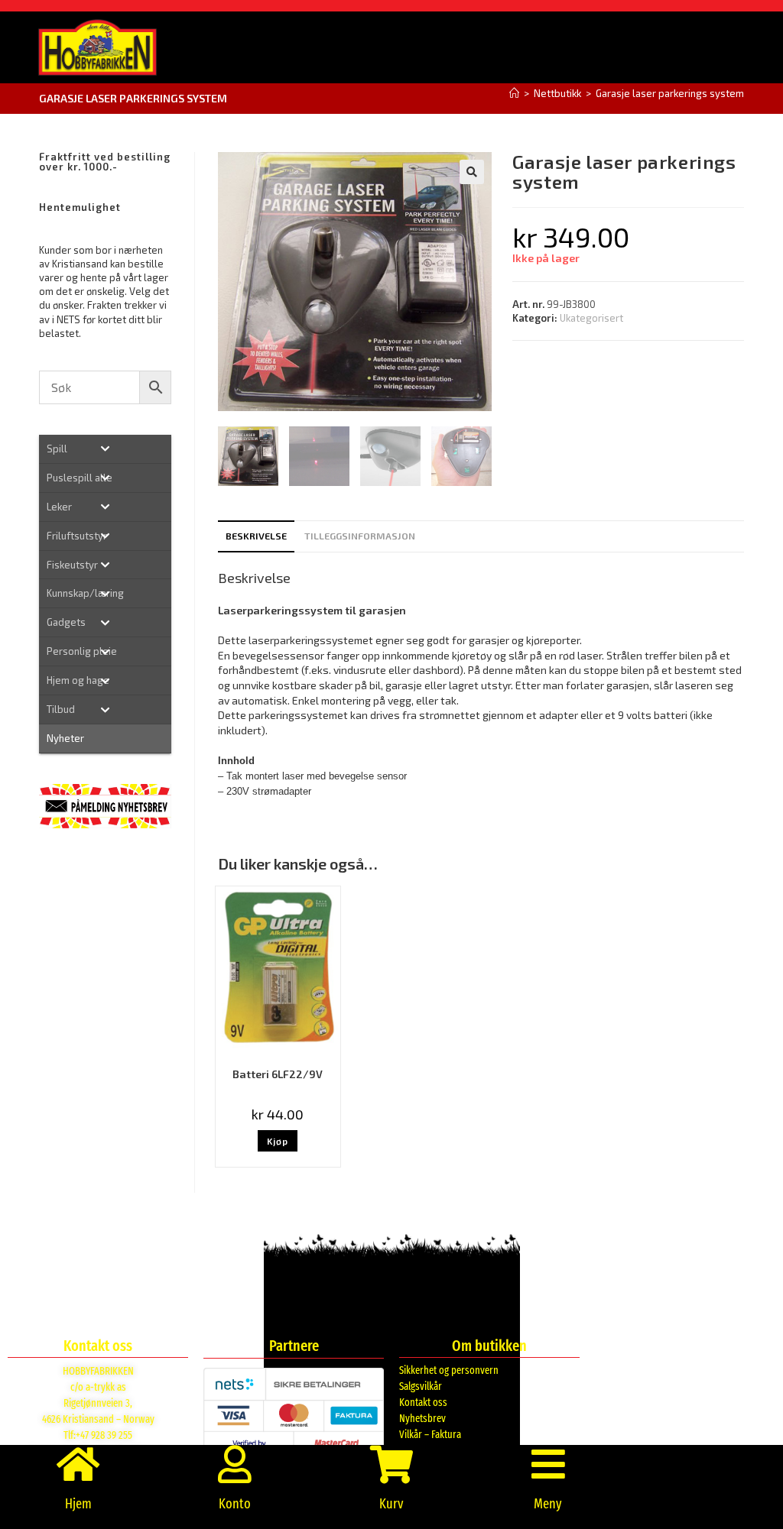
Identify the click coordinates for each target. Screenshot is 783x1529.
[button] (472, 172)
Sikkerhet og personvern (449, 1370)
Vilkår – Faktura (430, 1434)
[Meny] (548, 1464)
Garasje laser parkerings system (670, 93)
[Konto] (235, 1464)
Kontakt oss (423, 1402)
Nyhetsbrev (422, 1418)
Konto (235, 1503)
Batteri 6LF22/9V (277, 1073)
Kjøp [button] (277, 1140)
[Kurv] (391, 1464)
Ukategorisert (591, 318)
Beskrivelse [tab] (256, 536)
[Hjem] (514, 93)
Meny (548, 1503)
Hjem (78, 1503)
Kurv (391, 1503)
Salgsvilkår (420, 1386)
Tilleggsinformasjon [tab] (359, 536)
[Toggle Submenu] (105, 449)
